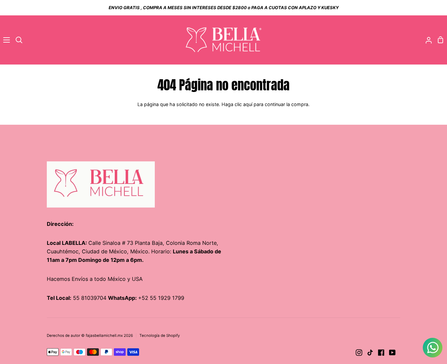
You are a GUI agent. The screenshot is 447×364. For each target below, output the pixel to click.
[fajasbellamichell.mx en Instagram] (359, 352)
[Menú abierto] (5, 40)
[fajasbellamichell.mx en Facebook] (381, 352)
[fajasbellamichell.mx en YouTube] (392, 352)
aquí (247, 104)
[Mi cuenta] (426, 39)
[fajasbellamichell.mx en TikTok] (370, 352)
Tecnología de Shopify (159, 335)
